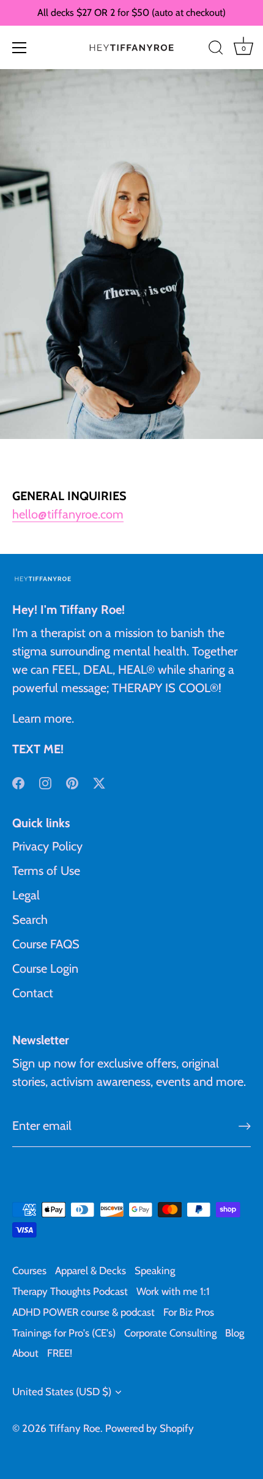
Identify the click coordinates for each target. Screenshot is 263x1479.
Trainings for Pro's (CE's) (64, 1333)
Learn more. (43, 718)
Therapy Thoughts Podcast (70, 1291)
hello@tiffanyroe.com (68, 514)
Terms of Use (46, 870)
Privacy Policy (47, 846)
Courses (29, 1270)
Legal (26, 895)
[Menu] (19, 47)
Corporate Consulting (170, 1333)
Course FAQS (46, 944)
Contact (32, 993)
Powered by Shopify (149, 1428)
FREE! (59, 1353)
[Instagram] (45, 782)
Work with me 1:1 (173, 1291)
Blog (234, 1333)
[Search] (215, 49)
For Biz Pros (188, 1312)
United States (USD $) (61, 1391)
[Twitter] (99, 782)
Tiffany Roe (74, 1428)
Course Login (45, 968)
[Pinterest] (72, 782)
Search (30, 919)
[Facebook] (18, 782)
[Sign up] (245, 1126)
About (25, 1353)
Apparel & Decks (90, 1270)
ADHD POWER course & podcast (83, 1312)
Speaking (155, 1270)
